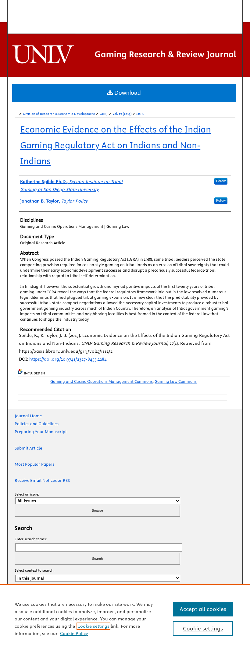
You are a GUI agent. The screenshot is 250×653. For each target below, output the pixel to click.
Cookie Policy (74, 633)
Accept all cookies (203, 608)
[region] (125, 618)
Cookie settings (93, 626)
